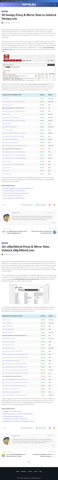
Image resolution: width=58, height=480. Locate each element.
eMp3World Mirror (7, 323)
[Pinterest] (50, 205)
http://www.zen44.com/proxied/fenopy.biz (13, 164)
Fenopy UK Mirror (6, 161)
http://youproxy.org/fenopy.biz (10, 142)
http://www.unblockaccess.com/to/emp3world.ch (15, 354)
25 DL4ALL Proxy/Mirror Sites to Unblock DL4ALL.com (18, 188)
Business (4, 466)
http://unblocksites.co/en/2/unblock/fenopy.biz (14, 158)
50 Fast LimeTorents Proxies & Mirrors (14, 198)
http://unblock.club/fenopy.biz (9, 126)
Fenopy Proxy (5, 170)
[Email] (54, 205)
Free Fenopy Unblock (7, 130)
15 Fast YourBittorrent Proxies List (13, 195)
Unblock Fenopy (6, 114)
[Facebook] (54, 223)
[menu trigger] (3, 4)
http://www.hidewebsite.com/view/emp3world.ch (15, 373)
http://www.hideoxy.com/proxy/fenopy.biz (13, 136)
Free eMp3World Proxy (8, 332)
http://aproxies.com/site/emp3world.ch (12, 351)
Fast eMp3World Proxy (8, 329)
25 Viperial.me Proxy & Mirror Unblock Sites (15, 418)
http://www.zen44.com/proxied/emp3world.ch (14, 385)
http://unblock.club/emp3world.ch (10, 360)
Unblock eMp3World (7, 326)
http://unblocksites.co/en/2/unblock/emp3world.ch (15, 357)
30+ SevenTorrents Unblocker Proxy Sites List (16, 193)
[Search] (54, 4)
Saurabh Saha (7, 22)
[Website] (52, 223)
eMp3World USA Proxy (8, 348)
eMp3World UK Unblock (8, 341)
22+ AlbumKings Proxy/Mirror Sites (13, 416)
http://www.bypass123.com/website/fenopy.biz (14, 145)
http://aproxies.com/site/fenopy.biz (11, 117)
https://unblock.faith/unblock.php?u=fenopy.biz (14, 133)
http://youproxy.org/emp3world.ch (11, 392)
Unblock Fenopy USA (7, 105)
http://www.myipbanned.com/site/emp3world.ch (14, 379)
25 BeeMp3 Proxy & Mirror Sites (12, 411)
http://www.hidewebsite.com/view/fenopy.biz (14, 155)
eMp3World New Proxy (8, 345)
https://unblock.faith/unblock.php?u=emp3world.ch (15, 370)
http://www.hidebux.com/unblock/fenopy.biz (13, 101)
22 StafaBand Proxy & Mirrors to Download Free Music (18, 421)
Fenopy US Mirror (6, 123)
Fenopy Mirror (6, 98)
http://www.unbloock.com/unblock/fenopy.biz (13, 111)
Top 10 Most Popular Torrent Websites (14, 190)
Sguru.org (48, 218)
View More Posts (50, 212)
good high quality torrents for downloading (41, 35)
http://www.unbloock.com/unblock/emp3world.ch (14, 395)
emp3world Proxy (6, 319)
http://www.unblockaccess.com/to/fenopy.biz (14, 152)
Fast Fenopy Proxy (7, 174)
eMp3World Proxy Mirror (8, 338)
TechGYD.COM (41, 218)
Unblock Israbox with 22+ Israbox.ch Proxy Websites (18, 414)
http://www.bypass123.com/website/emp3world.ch (15, 382)
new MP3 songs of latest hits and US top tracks (37, 267)
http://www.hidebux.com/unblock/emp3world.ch (14, 363)
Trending (4, 11)
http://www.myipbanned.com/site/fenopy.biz (13, 120)
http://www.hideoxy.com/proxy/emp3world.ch (14, 367)
